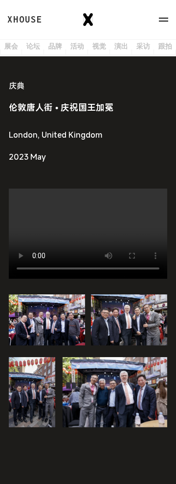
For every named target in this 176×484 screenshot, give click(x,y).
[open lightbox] (47, 319)
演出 (121, 46)
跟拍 (165, 46)
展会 (11, 46)
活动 (77, 46)
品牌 (55, 46)
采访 (143, 46)
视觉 (99, 46)
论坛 (33, 46)
